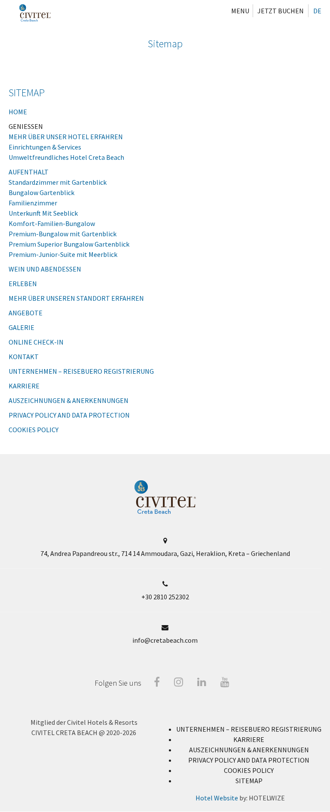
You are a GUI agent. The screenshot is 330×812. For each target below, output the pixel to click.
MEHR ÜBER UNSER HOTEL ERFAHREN (66, 136)
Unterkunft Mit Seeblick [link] (43, 213)
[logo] (165, 511)
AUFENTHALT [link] (29, 172)
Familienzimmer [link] (33, 202)
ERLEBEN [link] (23, 283)
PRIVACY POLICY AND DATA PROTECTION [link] (69, 415)
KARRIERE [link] (24, 386)
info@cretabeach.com (165, 640)
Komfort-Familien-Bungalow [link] (52, 223)
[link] (248, 729)
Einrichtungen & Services (45, 147)
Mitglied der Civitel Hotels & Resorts (84, 722)
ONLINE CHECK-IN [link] (36, 342)
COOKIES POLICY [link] (33, 429)
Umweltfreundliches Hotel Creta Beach (66, 157)
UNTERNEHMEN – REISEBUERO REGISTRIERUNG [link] (81, 371)
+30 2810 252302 (165, 596)
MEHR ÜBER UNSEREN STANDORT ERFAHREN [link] (76, 298)
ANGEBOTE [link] (26, 312)
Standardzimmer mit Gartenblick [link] (58, 182)
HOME (18, 111)
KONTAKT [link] (24, 356)
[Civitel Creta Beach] (35, 12)
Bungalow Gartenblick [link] (41, 192)
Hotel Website (217, 798)
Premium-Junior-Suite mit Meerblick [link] (63, 254)
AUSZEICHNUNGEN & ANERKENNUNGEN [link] (68, 400)
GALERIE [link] (21, 327)
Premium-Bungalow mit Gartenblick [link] (62, 233)
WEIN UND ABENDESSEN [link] (45, 269)
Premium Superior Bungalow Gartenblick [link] (69, 244)
